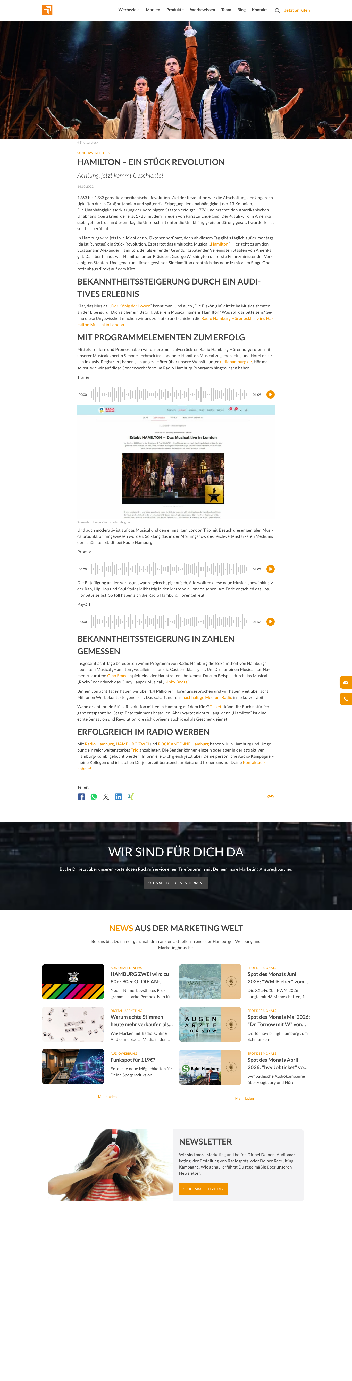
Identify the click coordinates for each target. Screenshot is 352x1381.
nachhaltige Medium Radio (207, 697)
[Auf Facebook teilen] (81, 797)
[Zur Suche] (277, 10)
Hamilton (220, 244)
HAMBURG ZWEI (132, 743)
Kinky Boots (175, 682)
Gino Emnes (118, 675)
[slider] (169, 394)
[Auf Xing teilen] (131, 797)
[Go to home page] (56, 10)
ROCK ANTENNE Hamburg (183, 743)
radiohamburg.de (236, 361)
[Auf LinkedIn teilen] (118, 797)
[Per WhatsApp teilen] (94, 797)
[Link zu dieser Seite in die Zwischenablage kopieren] (270, 797)
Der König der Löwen (130, 306)
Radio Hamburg (99, 743)
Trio (134, 750)
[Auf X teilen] (106, 797)
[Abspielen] (270, 394)
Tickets (216, 706)
